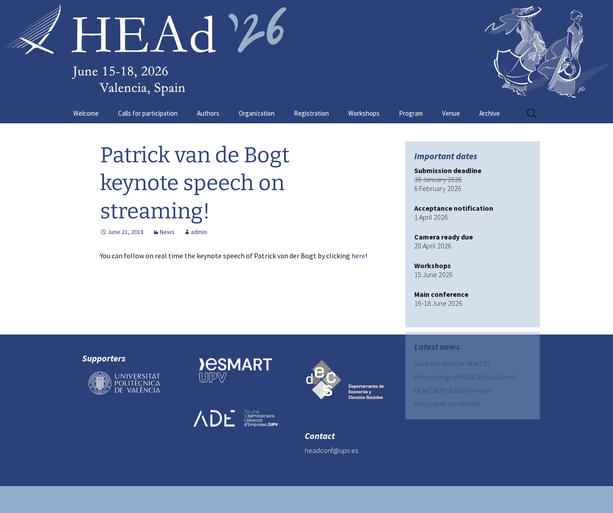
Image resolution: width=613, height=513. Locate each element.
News (167, 232)
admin (199, 232)
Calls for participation (148, 113)
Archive (489, 113)
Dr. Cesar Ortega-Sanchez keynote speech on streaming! (267, 318)
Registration (311, 113)
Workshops (364, 113)
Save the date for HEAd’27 (452, 363)
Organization (257, 113)
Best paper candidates (447, 403)
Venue (451, 113)
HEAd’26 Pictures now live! (452, 390)
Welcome (86, 113)
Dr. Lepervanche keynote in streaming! (172, 305)
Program (411, 113)
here (358, 255)
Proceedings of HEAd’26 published (464, 376)
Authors (208, 113)
